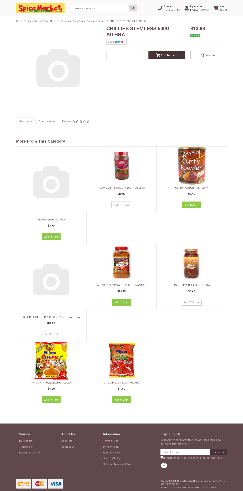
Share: (111, 41)
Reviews (67, 121)
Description (25, 121)
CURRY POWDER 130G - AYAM (191, 187)
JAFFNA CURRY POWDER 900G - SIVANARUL (121, 285)
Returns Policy (111, 452)
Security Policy (111, 458)
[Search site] (133, 8)
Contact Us (68, 446)
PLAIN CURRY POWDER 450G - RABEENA (121, 187)
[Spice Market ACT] (40, 7)
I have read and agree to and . (193, 457)
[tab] (26, 121)
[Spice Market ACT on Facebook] (164, 465)
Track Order (26, 446)
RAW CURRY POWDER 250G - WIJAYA (51, 382)
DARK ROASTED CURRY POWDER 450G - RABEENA (51, 316)
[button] (169, 8)
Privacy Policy (111, 446)
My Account (25, 440)
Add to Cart (168, 55)
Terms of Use (110, 440)
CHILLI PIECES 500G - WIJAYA (121, 382)
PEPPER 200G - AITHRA (51, 219)
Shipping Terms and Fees (117, 464)
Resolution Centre (29, 452)
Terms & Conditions (195, 457)
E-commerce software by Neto (210, 481)
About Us (66, 440)
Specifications (47, 121)
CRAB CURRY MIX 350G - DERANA (192, 285)
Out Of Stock (121, 204)
